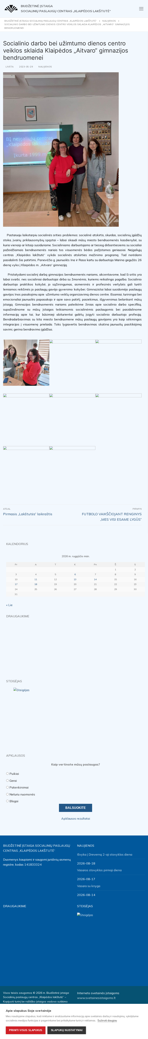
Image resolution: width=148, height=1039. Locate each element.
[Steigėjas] (75, 717)
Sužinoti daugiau (107, 1020)
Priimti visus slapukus (25, 1030)
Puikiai (14, 774)
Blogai (13, 801)
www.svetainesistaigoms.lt (96, 998)
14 (95, 579)
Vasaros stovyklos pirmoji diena (99, 870)
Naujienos (45, 66)
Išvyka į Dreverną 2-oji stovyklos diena (104, 854)
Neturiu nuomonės (22, 794)
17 (16, 584)
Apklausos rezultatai (75, 818)
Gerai (13, 781)
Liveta (9, 66)
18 (35, 584)
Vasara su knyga (88, 886)
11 (35, 579)
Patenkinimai (19, 787)
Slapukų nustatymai (67, 1030)
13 (75, 579)
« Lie (9, 605)
